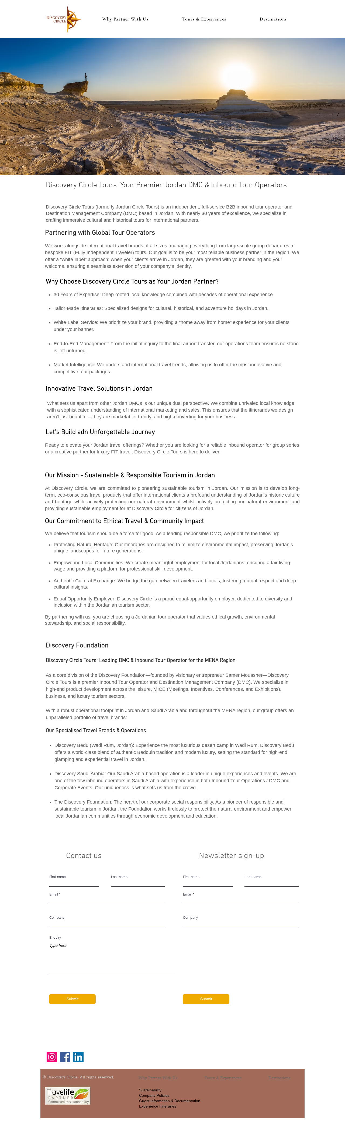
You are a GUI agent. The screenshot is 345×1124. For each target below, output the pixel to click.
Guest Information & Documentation (169, 1101)
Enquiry (55, 937)
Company (56, 917)
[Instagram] (52, 1057)
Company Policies (154, 1095)
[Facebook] (65, 1057)
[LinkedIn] (78, 1057)
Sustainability (150, 1090)
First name (57, 877)
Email (53, 894)
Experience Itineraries (157, 1106)
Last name (119, 877)
